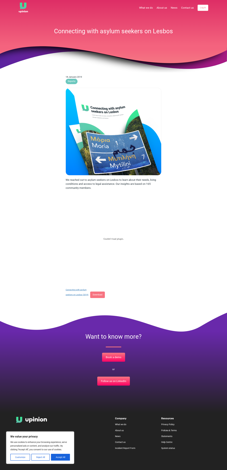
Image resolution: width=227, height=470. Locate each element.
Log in (203, 7)
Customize (20, 457)
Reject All (40, 457)
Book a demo (113, 357)
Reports (71, 81)
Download (97, 294)
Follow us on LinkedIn (113, 381)
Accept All (60, 457)
